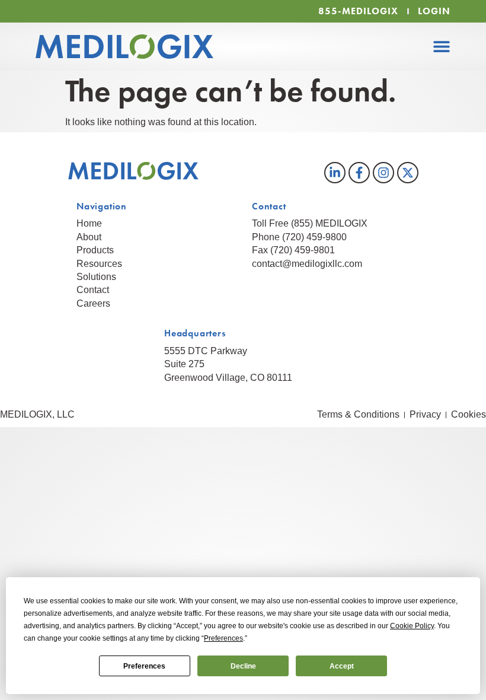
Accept (342, 666)
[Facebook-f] (359, 172)
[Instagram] (383, 172)
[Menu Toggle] (441, 46)
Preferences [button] (223, 638)
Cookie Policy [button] (412, 626)
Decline (243, 666)
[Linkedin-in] (335, 172)
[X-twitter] (407, 172)
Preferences (144, 666)
